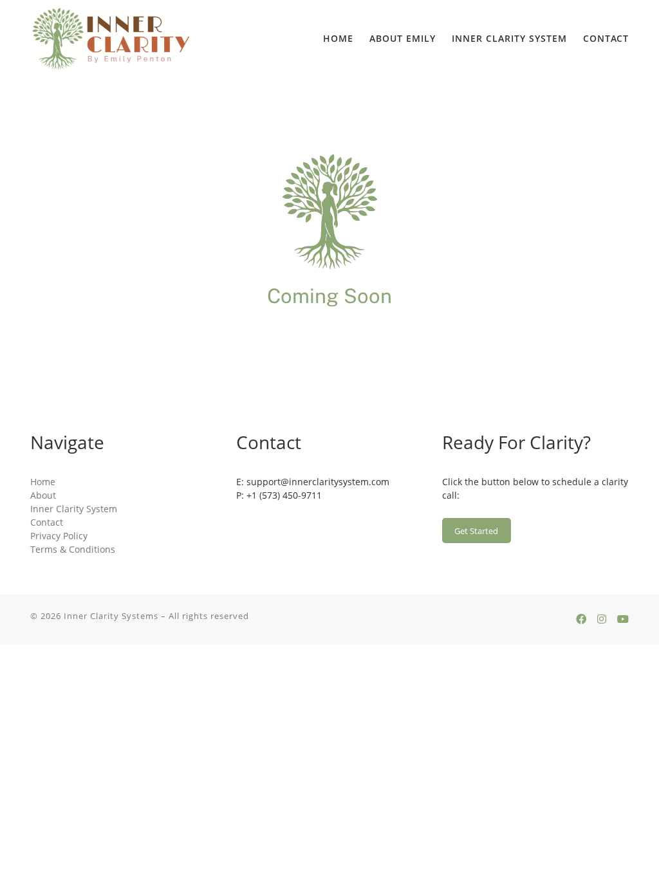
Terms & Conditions (72, 549)
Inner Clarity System (73, 509)
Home (42, 482)
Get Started (476, 531)
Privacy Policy (59, 536)
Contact (46, 522)
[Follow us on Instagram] (601, 619)
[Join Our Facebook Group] (581, 619)
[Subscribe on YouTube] (623, 619)
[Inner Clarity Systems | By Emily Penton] (110, 38)
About (43, 495)
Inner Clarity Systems (111, 616)
